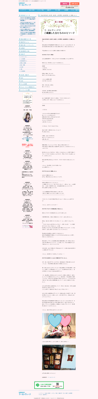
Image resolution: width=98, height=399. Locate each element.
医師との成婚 (23, 62)
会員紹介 (23, 48)
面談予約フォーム (25, 42)
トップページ (23, 10)
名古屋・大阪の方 (25, 74)
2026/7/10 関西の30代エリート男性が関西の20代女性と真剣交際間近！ (27, 30)
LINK (22, 80)
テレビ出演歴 (24, 84)
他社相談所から (23, 60)
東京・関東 (22, 65)
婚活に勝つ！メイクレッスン (27, 45)
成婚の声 (49, 10)
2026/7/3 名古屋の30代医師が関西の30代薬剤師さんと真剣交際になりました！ (28, 34)
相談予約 (65, 3)
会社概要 (66, 10)
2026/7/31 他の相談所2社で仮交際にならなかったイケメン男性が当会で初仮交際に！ (28, 19)
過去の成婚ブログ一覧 (26, 39)
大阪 (21, 69)
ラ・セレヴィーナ (51, 377)
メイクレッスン (23, 56)
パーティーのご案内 (25, 90)
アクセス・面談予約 (75, 10)
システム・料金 (40, 10)
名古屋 (21, 67)
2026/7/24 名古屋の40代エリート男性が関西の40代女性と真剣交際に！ (27, 23)
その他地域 (22, 71)
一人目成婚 (22, 58)
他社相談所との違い (25, 51)
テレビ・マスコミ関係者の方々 (28, 87)
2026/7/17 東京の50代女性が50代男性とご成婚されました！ (27, 26)
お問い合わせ (75, 3)
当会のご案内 (31, 10)
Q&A (22, 77)
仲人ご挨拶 (57, 10)
